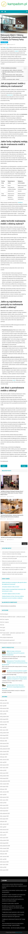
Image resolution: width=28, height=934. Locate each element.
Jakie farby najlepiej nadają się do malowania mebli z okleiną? (13, 72)
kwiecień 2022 (5, 797)
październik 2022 (6, 781)
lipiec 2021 (4, 821)
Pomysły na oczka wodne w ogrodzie (10, 903)
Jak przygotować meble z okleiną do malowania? (12, 70)
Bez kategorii (5, 614)
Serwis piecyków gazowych (8, 640)
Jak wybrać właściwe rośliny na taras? (10, 586)
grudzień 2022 (5, 775)
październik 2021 (6, 813)
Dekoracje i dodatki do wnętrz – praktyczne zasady (13, 616)
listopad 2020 (5, 843)
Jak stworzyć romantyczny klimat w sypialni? (11, 537)
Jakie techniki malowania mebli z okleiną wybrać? (12, 74)
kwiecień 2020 (5, 861)
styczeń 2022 (5, 805)
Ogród (3, 627)
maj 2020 (4, 859)
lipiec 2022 (4, 789)
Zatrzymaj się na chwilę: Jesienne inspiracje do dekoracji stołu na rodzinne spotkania (12, 516)
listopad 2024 (5, 735)
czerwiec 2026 (5, 703)
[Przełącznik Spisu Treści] (24, 68)
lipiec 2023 (4, 757)
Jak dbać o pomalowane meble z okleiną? (10, 79)
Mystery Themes (18, 932)
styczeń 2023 (5, 773)
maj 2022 (4, 794)
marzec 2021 (5, 832)
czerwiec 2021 (5, 824)
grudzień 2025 (5, 716)
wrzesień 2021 (5, 816)
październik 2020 (6, 845)
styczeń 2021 (5, 837)
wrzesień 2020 (5, 848)
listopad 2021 (5, 810)
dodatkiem (20, 202)
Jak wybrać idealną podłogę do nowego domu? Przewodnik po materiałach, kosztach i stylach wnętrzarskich (12, 493)
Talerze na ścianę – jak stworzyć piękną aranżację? (13, 927)
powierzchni (10, 95)
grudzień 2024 (5, 732)
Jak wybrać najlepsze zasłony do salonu (11, 593)
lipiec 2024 (4, 740)
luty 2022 (4, 802)
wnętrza (16, 51)
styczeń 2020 (5, 870)
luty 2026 (4, 713)
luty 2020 (4, 867)
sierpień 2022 (5, 786)
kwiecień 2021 (5, 829)
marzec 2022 (5, 800)
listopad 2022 (5, 778)
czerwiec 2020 (5, 856)
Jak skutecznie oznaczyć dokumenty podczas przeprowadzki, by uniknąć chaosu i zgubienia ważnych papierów (14, 886)
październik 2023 (6, 748)
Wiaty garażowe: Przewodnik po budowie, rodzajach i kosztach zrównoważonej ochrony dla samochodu (14, 662)
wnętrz (14, 380)
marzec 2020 (5, 864)
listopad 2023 (5, 746)
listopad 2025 (5, 719)
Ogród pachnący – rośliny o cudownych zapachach (4, 466)
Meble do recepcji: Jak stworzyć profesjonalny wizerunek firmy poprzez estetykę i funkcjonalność (13, 653)
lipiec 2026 (4, 700)
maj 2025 (4, 727)
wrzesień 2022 (5, 783)
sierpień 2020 (5, 851)
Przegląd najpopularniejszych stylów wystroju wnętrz (24, 466)
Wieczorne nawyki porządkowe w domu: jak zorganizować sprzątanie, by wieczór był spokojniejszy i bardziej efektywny (14, 563)
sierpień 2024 (5, 738)
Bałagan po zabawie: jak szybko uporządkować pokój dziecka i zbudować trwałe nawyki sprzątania (14, 573)
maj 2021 (4, 827)
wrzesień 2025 (5, 721)
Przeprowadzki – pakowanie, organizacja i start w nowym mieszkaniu (13, 633)
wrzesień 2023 (5, 751)
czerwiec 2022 (5, 791)
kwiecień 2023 (5, 765)
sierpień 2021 (5, 818)
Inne (3, 624)
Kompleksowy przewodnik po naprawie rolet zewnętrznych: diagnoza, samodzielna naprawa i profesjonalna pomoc (13, 907)
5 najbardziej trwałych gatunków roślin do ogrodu (13, 912)
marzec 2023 (5, 767)
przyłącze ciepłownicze (7, 637)
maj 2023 (4, 762)
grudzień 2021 (5, 808)
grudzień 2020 (5, 840)
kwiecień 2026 (5, 708)
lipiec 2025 (4, 724)
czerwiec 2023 (5, 759)
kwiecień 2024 (5, 743)
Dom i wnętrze (4, 42)
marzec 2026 (5, 711)
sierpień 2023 (5, 754)
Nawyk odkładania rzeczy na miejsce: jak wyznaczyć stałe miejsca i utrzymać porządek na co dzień (14, 568)
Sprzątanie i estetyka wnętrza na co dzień (11, 642)
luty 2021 (4, 835)
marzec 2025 (5, 730)
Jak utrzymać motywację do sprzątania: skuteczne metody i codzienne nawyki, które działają (13, 552)
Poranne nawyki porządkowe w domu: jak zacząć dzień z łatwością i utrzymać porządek (14, 557)
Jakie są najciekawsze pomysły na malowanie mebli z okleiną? (13, 77)
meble (7, 47)
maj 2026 (4, 705)
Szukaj (2, 541)
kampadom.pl (12, 44)
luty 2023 (4, 770)
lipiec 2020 (4, 853)
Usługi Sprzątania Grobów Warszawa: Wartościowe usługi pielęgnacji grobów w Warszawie (13, 686)
